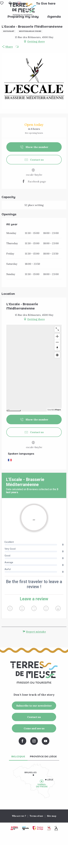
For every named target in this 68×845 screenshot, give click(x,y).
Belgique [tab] (18, 756)
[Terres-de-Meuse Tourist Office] (22, 9)
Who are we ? (19, 816)
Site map (51, 816)
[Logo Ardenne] (56, 828)
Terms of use (36, 816)
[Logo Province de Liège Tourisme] (38, 828)
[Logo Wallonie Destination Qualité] (49, 828)
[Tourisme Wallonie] (14, 828)
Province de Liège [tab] (43, 756)
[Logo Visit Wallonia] (25, 828)
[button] (46, 3)
